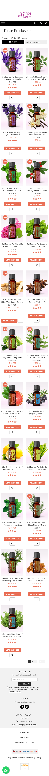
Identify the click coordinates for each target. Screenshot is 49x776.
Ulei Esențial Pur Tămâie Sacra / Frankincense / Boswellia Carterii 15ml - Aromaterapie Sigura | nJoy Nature (37, 579)
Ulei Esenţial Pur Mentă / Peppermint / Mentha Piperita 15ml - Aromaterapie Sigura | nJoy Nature (12, 524)
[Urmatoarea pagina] (43, 661)
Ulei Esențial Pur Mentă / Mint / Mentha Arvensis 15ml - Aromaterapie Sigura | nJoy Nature (12, 189)
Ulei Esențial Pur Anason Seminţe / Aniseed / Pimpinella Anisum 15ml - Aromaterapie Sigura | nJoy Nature (37, 301)
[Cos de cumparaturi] (40, 23)
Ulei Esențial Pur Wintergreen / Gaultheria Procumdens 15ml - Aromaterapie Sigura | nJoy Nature (37, 189)
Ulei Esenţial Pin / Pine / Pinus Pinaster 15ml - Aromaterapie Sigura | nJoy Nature (37, 524)
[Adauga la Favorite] (12, 98)
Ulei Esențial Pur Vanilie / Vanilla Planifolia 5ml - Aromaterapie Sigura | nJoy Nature (37, 133)
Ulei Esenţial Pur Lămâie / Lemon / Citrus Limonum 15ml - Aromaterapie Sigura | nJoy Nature (12, 468)
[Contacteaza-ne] (34, 23)
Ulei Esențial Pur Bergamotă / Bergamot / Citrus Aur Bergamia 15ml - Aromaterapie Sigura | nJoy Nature (12, 356)
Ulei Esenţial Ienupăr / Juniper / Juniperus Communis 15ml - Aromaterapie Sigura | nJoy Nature (37, 412)
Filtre (14, 42)
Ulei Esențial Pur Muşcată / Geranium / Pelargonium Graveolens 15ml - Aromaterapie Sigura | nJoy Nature (12, 245)
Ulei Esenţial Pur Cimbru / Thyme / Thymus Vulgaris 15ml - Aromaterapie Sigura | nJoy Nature (12, 635)
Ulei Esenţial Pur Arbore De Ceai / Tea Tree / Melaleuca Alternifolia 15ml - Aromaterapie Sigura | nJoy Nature (37, 78)
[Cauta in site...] (46, 23)
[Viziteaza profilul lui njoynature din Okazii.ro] (24, 766)
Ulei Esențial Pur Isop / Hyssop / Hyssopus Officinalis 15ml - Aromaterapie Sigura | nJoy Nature (12, 133)
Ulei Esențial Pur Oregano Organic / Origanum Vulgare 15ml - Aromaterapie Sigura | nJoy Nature (37, 245)
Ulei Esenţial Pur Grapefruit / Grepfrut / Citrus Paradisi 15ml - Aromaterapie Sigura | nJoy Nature (12, 412)
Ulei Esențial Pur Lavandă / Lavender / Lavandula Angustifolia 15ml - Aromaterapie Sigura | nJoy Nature (12, 78)
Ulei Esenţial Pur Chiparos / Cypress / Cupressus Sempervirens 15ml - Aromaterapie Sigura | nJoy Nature (37, 356)
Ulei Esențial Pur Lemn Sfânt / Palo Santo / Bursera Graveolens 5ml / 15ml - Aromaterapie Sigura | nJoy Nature (12, 301)
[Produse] (3, 24)
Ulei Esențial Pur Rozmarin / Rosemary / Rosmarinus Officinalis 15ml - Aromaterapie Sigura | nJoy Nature (12, 579)
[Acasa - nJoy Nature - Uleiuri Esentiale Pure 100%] (24, 15)
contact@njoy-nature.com (26, 724)
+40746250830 (25, 721)
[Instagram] (27, 707)
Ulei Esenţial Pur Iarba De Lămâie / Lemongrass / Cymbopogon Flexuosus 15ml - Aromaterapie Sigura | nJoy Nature (37, 468)
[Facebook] (22, 707)
